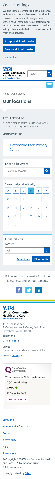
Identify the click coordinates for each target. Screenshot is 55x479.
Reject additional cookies (19, 49)
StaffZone (8, 419)
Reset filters (23, 259)
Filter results (41, 259)
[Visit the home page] (14, 73)
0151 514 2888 (11, 340)
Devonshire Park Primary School (29, 147)
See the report (15, 399)
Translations (9, 453)
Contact (7, 433)
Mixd (28, 473)
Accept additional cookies (19, 41)
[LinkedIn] (38, 290)
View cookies (10, 57)
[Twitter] (28, 290)
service (15, 355)
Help (5, 446)
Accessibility (9, 439)
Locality (9, 244)
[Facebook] (19, 290)
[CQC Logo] (15, 372)
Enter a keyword (17, 164)
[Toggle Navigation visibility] (49, 85)
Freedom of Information (16, 426)
